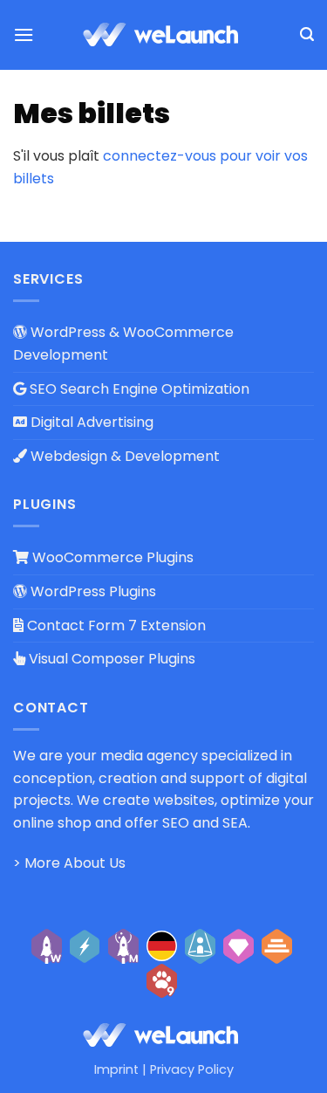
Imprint (116, 1069)
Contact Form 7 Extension (115, 625)
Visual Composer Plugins (110, 659)
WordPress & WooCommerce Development (123, 343)
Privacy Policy (192, 1069)
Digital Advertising (90, 422)
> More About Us (69, 863)
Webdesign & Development (123, 456)
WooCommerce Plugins (111, 557)
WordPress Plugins (91, 591)
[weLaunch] (164, 34)
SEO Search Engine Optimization (137, 389)
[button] (23, 34)
